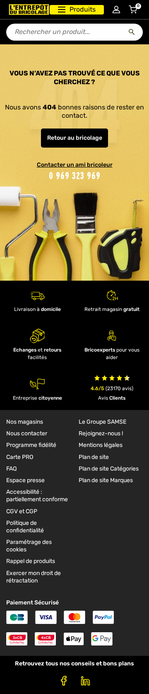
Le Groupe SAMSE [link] (102, 421)
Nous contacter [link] (26, 433)
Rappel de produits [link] (30, 561)
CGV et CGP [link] (21, 511)
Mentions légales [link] (101, 445)
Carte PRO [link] (19, 457)
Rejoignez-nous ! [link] (101, 433)
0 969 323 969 (75, 175)
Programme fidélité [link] (31, 445)
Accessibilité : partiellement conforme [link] (37, 495)
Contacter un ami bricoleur (75, 164)
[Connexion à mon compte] (116, 9)
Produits (83, 9)
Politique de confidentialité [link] (25, 526)
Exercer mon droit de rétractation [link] (33, 577)
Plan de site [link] (94, 457)
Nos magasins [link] (24, 421)
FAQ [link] (11, 468)
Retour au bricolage (74, 137)
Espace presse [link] (25, 480)
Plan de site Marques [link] (106, 480)
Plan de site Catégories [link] (109, 468)
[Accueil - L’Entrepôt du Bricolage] (29, 9)
